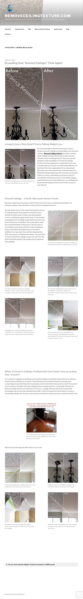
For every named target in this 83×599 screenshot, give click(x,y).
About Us (8, 29)
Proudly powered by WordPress (14, 594)
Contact (7, 34)
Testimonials (58, 29)
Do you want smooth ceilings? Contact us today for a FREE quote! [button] (31, 564)
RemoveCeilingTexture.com (38, 16)
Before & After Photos (42, 29)
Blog (67, 29)
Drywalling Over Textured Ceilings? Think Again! (34, 63)
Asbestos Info (19, 29)
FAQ (29, 29)
